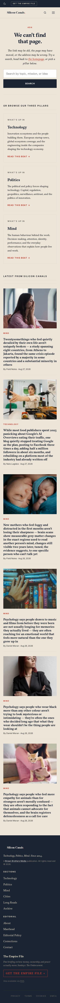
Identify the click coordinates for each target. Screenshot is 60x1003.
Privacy (15, 996)
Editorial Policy (12, 935)
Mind (6, 890)
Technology (10, 878)
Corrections (10, 941)
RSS (22, 981)
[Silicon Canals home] (16, 12)
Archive (7, 908)
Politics (7, 884)
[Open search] (45, 13)
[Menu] (53, 12)
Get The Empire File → (25, 973)
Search (30, 83)
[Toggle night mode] (4, 3)
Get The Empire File (24, 3)
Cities (6, 896)
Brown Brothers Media (15, 861)
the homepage (36, 59)
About (7, 923)
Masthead (9, 929)
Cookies (41, 996)
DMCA (53, 996)
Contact (8, 947)
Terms (28, 996)
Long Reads (10, 902)
